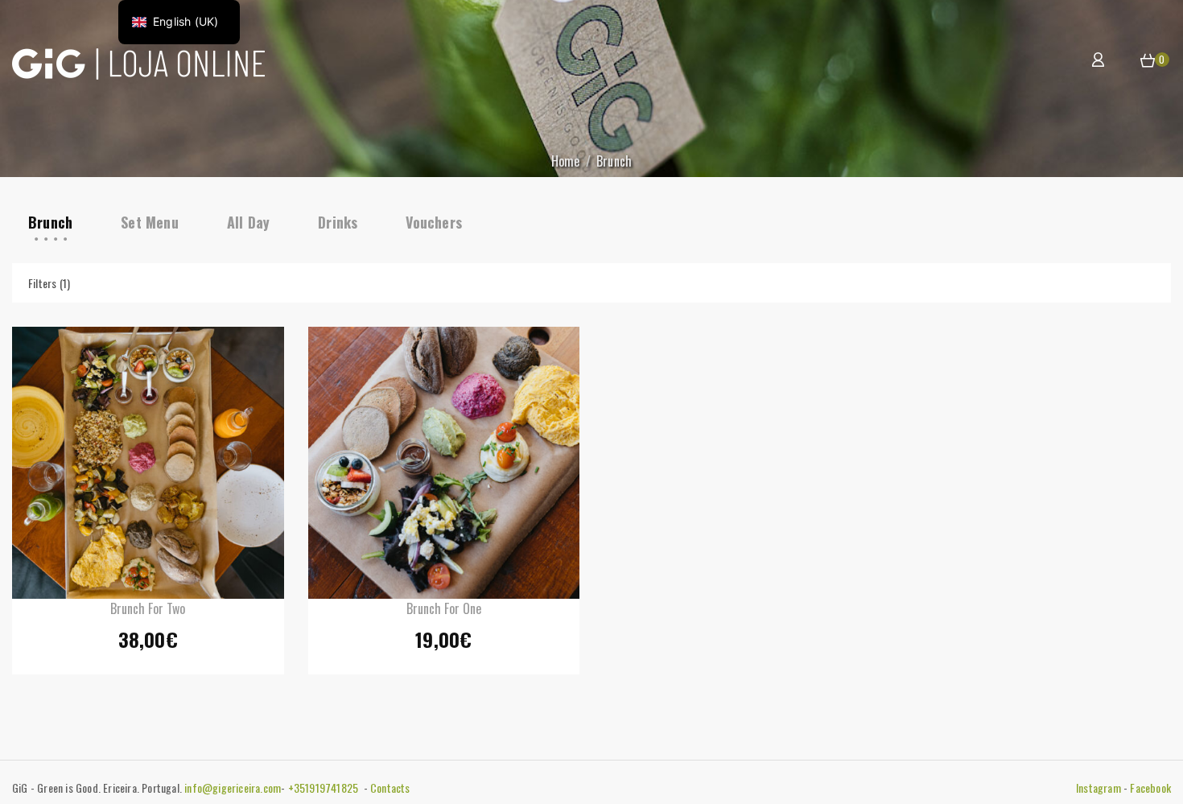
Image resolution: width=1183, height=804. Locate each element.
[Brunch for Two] (148, 463)
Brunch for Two (147, 608)
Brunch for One (443, 608)
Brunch (50, 222)
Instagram (1098, 787)
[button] (1147, 61)
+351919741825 (324, 787)
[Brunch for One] (444, 463)
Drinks (337, 222)
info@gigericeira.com (232, 787)
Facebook (1150, 787)
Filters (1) (49, 282)
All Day (248, 222)
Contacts (390, 787)
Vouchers (434, 222)
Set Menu (150, 222)
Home (565, 161)
